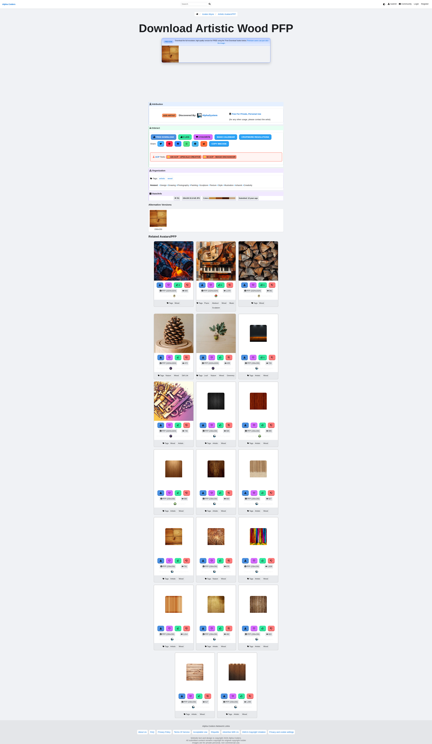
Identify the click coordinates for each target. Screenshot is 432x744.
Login (416, 4)
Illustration (228, 185)
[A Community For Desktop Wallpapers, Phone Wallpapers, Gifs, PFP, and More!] (197, 14)
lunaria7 (266, 436)
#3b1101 (225, 198)
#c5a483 (232, 198)
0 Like (185, 137)
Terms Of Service (182, 732)
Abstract (215, 303)
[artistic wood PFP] (258, 334)
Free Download (164, 137)
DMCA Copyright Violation (254, 732)
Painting (193, 185)
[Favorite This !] (253, 357)
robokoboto (224, 296)
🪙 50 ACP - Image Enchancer (219, 157)
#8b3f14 (219, 198)
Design (163, 185)
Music (231, 303)
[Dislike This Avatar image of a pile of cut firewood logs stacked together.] (272, 285)
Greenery (230, 375)
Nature (168, 375)
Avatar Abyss (208, 14)
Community (406, 4)
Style (220, 185)
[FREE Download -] (244, 357)
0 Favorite (204, 137)
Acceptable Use (200, 732)
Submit (393, 4)
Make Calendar (226, 137)
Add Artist (169, 115)
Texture (213, 185)
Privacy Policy (164, 732)
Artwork (238, 185)
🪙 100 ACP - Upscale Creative (183, 157)
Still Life (185, 375)
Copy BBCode (219, 144)
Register (425, 4)
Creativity (247, 185)
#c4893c (212, 198)
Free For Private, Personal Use (246, 114)
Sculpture (203, 185)
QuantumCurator (182, 368)
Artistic (257, 375)
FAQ (152, 732)
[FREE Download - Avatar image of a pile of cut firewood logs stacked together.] (244, 285)
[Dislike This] (272, 357)
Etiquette (215, 732)
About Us (142, 732)
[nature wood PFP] (216, 537)
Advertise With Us (231, 732)
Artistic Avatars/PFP (227, 14)
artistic (162, 178)
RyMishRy (181, 296)
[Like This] (220, 425)
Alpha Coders (8, 4)
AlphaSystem (209, 115)
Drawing (171, 185)
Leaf (206, 375)
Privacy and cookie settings (281, 732)
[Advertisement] (216, 81)
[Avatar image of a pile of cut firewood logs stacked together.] (258, 261)
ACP (157, 157)
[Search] (210, 4)
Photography (182, 185)
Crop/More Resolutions (255, 137)
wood (170, 178)
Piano (206, 303)
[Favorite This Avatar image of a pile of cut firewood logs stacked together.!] (253, 285)
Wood (177, 303)
